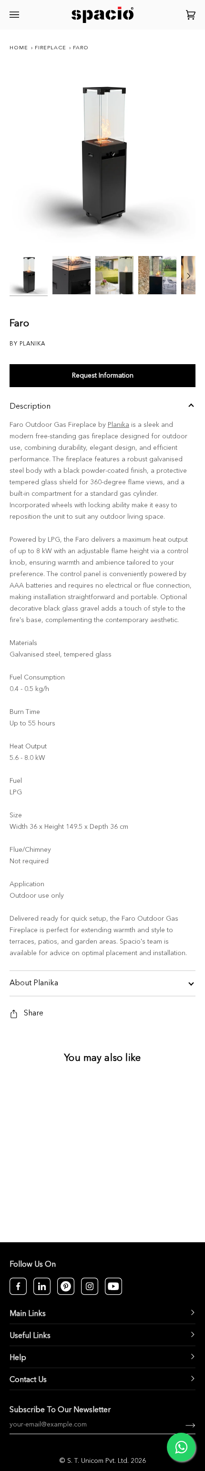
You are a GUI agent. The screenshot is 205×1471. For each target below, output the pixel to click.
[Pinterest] (65, 1286)
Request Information (102, 375)
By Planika (27, 344)
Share (33, 1013)
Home (19, 48)
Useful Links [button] (30, 1336)
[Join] (182, 1424)
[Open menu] (16, 15)
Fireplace (50, 48)
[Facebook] (18, 1286)
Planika (118, 425)
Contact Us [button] (28, 1380)
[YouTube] (113, 1286)
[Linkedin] (42, 1286)
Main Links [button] (28, 1314)
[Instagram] (89, 1286)
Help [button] (18, 1358)
